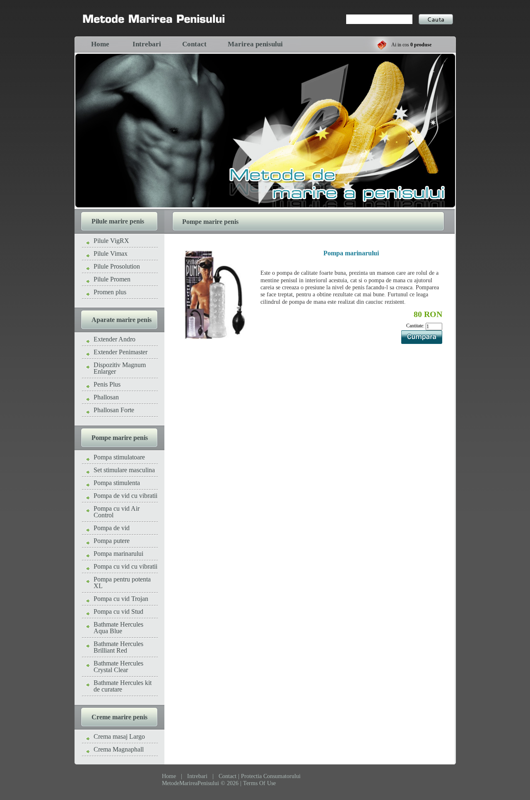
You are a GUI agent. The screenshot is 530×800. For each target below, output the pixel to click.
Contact (194, 44)
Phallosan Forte (114, 409)
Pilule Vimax (111, 253)
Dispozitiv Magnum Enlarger (120, 368)
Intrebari (146, 44)
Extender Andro (114, 339)
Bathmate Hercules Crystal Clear (118, 666)
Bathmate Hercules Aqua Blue (118, 627)
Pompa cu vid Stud (118, 611)
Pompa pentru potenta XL (122, 582)
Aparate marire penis (122, 319)
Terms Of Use (259, 783)
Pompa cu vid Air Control (117, 512)
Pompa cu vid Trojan (121, 598)
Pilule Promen (112, 279)
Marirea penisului (255, 44)
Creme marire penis (119, 717)
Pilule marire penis (118, 221)
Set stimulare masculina (124, 469)
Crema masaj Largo (119, 736)
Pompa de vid (112, 527)
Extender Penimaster (120, 352)
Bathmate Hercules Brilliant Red (118, 647)
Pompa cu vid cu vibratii (125, 566)
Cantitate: (416, 326)
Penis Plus (107, 384)
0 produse (420, 45)
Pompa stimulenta (117, 482)
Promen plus (110, 291)
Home (100, 44)
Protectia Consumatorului (271, 776)
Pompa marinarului (118, 553)
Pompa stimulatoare (119, 457)
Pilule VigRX (111, 240)
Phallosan (106, 397)
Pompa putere (112, 540)
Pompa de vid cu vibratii (125, 495)
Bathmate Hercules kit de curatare (123, 686)
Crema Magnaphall (119, 749)
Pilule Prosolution (117, 266)
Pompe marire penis (120, 437)
